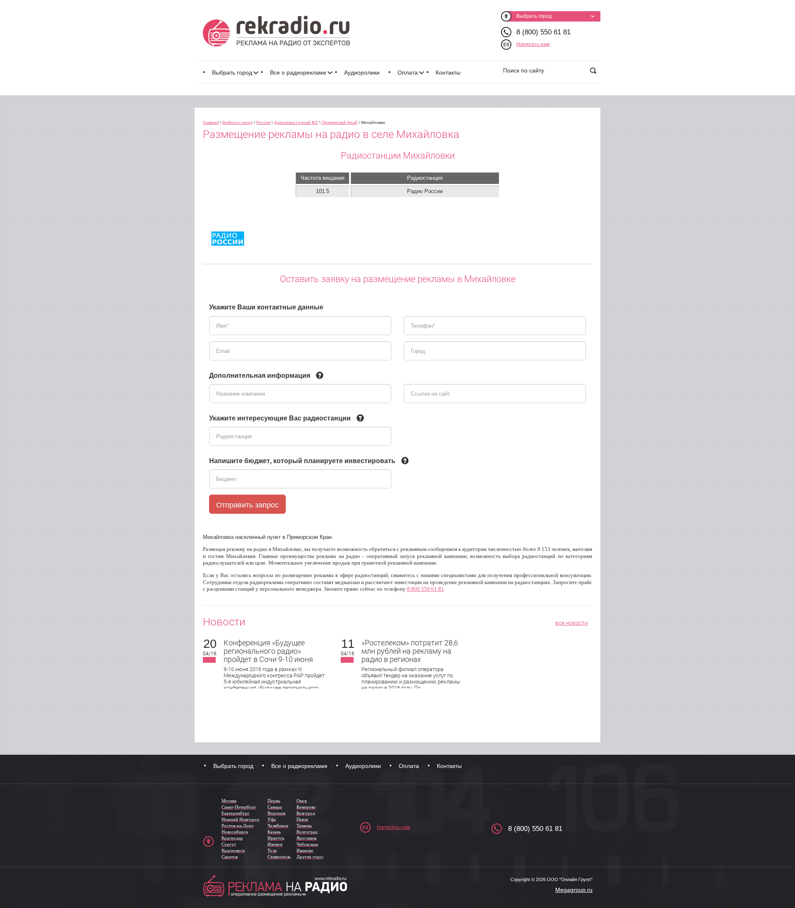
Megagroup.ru (574, 889)
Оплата (408, 72)
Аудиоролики (362, 72)
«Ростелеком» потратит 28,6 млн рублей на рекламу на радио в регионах (409, 651)
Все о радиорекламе (298, 72)
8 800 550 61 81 (425, 589)
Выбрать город (232, 72)
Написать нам (532, 44)
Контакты (448, 72)
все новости (571, 622)
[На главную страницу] (276, 31)
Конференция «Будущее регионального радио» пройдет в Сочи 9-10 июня (268, 651)
